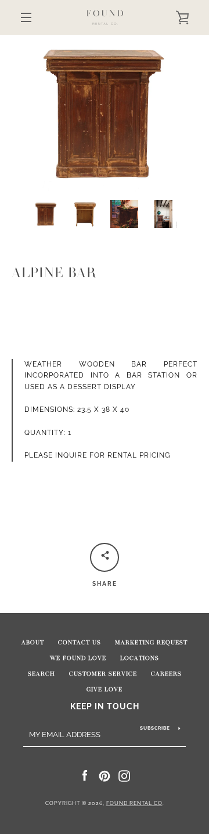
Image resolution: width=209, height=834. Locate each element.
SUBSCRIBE (155, 728)
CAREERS (166, 673)
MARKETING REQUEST (151, 642)
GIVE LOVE (104, 689)
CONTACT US (79, 642)
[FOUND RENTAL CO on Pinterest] (104, 775)
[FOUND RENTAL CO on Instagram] (124, 775)
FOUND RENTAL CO (134, 803)
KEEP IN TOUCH (104, 706)
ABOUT (32, 642)
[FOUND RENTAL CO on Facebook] (85, 775)
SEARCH (41, 673)
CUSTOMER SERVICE (103, 673)
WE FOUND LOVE (78, 658)
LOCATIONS (139, 658)
